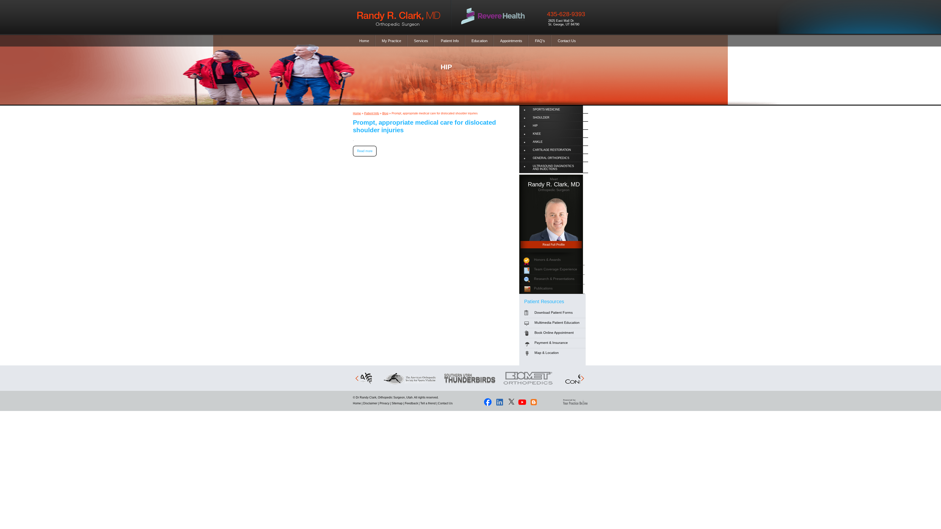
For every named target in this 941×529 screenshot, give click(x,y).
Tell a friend (428, 403)
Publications (543, 288)
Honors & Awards (547, 260)
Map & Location (546, 353)
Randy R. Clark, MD (554, 184)
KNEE (537, 133)
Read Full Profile (554, 244)
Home (364, 41)
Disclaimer (370, 403)
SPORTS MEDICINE (546, 109)
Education (479, 41)
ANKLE (538, 142)
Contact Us (567, 41)
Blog (385, 113)
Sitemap (397, 403)
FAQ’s (540, 41)
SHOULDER (541, 117)
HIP (446, 67)
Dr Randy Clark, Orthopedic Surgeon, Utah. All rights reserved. (397, 397)
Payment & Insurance (551, 343)
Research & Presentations (554, 279)
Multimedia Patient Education (557, 323)
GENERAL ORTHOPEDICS (551, 158)
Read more (364, 151)
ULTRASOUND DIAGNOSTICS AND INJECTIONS (553, 167)
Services (421, 41)
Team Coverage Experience (555, 269)
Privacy (384, 403)
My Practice (391, 41)
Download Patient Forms (553, 312)
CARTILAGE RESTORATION (552, 150)
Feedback (411, 403)
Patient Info (450, 41)
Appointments (511, 41)
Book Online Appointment (554, 333)
